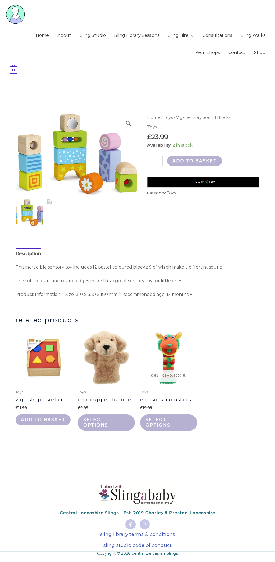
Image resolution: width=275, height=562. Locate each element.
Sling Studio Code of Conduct (137, 545)
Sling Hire (178, 35)
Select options (95, 422)
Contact (236, 52)
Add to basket (194, 160)
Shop (259, 52)
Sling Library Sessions (136, 35)
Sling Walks (253, 35)
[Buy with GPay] (203, 182)
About (64, 35)
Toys (168, 117)
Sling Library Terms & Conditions (137, 534)
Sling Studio (93, 35)
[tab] (28, 253)
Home (42, 35)
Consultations (217, 35)
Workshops (208, 52)
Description (28, 253)
